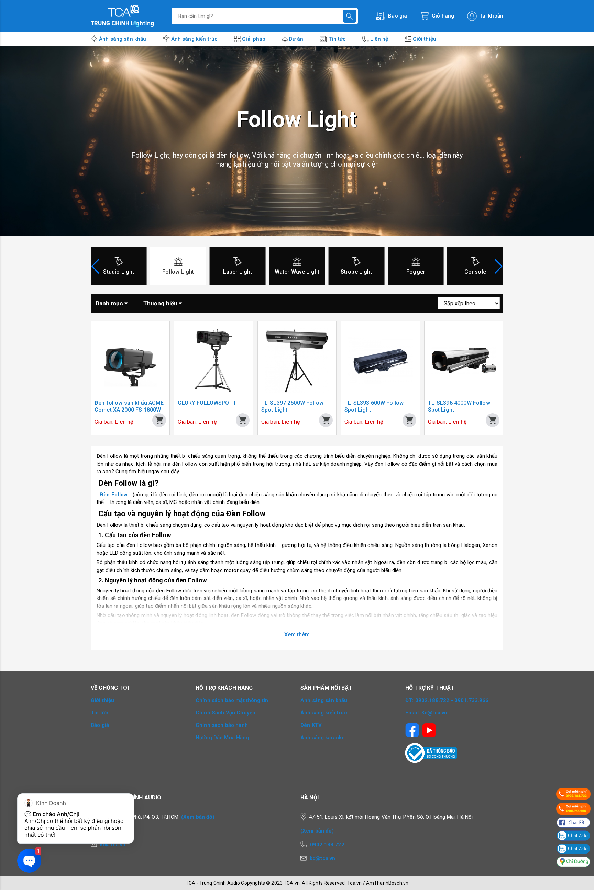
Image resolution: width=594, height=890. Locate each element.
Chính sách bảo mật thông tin (232, 700)
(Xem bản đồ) (197, 817)
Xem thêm (297, 634)
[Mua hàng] (159, 420)
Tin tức (337, 39)
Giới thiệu (425, 39)
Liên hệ (379, 39)
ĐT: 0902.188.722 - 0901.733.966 (447, 700)
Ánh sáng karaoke (322, 737)
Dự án (296, 39)
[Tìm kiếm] (349, 16)
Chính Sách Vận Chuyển (225, 713)
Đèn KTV (311, 725)
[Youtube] (429, 728)
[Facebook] (412, 728)
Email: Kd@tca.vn (426, 713)
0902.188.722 (327, 844)
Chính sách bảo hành (222, 725)
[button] (498, 266)
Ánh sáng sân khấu (122, 39)
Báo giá (100, 725)
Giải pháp (253, 39)
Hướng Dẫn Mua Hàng (222, 737)
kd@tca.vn (322, 858)
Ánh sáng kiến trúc (194, 39)
